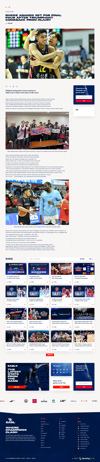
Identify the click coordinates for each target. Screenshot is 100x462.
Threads (63, 427)
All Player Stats (44, 433)
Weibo (62, 434)
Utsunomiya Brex (84, 446)
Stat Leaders (43, 435)
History (42, 445)
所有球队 (79, 421)
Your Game (43, 421)
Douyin (62, 438)
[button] (83, 259)
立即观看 (61, 387)
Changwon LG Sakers (84, 426)
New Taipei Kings (84, 435)
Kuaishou (63, 432)
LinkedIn (63, 436)
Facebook (63, 421)
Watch (42, 426)
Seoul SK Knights (84, 439)
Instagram (63, 425)
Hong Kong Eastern (84, 428)
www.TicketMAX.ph (31, 242)
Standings (43, 438)
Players (42, 440)
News (42, 428)
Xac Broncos (83, 448)
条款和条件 (28, 458)
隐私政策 (33, 458)
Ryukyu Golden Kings (84, 437)
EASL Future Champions (46, 447)
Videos (42, 431)
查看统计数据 (16, 387)
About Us (43, 442)
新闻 (9, 7)
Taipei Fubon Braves (84, 441)
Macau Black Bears (84, 430)
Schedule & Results (45, 424)
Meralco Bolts (83, 432)
